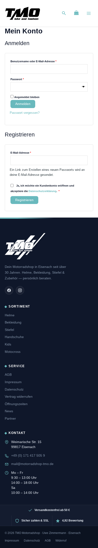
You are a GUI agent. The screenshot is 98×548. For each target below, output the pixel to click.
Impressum (13, 382)
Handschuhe (14, 337)
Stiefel (9, 330)
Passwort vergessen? (24, 113)
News (9, 411)
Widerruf (60, 540)
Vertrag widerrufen (19, 396)
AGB (8, 374)
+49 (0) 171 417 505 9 (28, 455)
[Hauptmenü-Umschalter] (88, 13)
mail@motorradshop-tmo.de (32, 464)
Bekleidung (13, 322)
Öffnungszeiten (16, 404)
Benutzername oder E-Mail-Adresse (40, 61)
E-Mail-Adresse (27, 152)
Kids (8, 344)
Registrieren (24, 200)
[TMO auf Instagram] (20, 290)
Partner (10, 418)
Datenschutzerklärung (42, 191)
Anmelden (22, 104)
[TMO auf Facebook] (9, 290)
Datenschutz (14, 389)
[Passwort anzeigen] (83, 87)
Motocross (12, 352)
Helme (10, 315)
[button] (64, 13)
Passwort (24, 79)
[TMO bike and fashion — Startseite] (25, 246)
